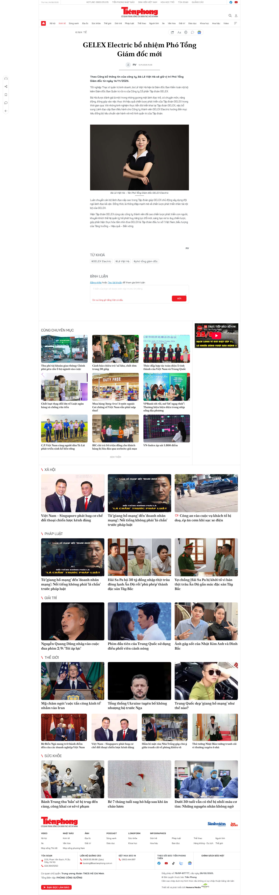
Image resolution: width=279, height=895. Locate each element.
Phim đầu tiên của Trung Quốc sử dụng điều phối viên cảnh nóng (139, 645)
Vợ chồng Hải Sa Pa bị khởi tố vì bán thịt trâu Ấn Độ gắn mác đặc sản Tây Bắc (204, 584)
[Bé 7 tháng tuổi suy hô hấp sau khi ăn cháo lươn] (139, 779)
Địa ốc (85, 23)
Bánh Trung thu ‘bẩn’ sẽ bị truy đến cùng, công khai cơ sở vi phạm (69, 803)
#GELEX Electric (101, 261)
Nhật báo (68, 833)
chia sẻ (172, 32)
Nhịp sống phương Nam (74, 848)
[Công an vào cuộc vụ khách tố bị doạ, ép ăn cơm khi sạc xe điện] (206, 493)
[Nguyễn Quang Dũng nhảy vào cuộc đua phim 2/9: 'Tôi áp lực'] (72, 621)
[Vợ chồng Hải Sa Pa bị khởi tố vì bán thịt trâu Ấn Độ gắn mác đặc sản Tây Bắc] (206, 557)
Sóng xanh (74, 23)
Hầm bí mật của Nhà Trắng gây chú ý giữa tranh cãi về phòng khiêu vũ (164, 745)
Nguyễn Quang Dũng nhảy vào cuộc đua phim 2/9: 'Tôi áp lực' (70, 645)
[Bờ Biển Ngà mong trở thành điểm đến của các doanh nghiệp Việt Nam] (64, 727)
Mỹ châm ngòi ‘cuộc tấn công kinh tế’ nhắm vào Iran (71, 705)
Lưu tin (6, 95)
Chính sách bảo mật (212, 855)
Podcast (112, 833)
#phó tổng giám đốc (146, 261)
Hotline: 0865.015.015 (97, 2)
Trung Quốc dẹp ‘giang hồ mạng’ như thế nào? (204, 705)
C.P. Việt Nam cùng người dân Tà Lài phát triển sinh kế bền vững (63, 447)
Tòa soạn (183, 2)
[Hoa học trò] (234, 824)
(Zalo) (101, 859)
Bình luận (6, 103)
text (179, 32)
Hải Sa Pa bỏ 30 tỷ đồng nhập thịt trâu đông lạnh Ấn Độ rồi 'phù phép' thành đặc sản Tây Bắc (139, 584)
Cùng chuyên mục (57, 330)
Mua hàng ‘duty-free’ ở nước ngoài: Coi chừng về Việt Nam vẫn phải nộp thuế (114, 407)
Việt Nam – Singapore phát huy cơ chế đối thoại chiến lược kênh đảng (72, 517)
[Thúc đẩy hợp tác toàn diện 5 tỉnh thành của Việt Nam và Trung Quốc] (166, 349)
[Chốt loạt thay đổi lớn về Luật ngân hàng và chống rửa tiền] (64, 387)
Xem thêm (235, 23)
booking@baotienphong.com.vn (97, 863)
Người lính (154, 23)
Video (226, 23)
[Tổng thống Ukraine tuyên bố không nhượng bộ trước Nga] (139, 681)
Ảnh (87, 833)
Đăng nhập (96, 282)
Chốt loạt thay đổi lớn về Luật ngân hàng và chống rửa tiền (62, 405)
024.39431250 (51, 866)
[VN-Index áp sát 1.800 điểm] (166, 428)
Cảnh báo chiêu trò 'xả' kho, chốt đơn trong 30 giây (114, 367)
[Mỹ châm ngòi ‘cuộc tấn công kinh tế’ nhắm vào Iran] (72, 681)
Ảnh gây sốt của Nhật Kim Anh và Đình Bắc (206, 645)
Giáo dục (192, 23)
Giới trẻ (118, 23)
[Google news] (191, 863)
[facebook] (231, 2)
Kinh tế (62, 23)
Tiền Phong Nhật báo (123, 2)
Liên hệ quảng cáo (90, 855)
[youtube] (236, 2)
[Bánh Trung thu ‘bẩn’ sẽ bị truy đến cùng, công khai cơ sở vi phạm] (72, 779)
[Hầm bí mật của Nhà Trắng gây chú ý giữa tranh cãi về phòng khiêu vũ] (165, 727)
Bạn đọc (176, 843)
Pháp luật (129, 23)
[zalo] (183, 863)
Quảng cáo (198, 2)
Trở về (6, 111)
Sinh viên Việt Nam (147, 2)
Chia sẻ (6, 87)
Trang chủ (43, 23)
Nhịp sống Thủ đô (49, 848)
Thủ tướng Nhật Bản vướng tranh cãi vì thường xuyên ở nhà (214, 745)
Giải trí (182, 23)
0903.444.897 (128, 859)
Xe (163, 23)
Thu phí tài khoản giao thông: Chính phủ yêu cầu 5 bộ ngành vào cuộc (63, 367)
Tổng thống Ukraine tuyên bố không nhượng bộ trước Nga (137, 705)
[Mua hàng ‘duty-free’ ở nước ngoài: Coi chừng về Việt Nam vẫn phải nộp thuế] (115, 387)
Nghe (6, 78)
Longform (134, 833)
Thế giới (107, 23)
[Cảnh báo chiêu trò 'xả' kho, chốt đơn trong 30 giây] (115, 349)
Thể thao (142, 23)
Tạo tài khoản (115, 282)
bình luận (192, 32)
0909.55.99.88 (90, 859)
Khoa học (204, 23)
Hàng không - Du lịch (203, 843)
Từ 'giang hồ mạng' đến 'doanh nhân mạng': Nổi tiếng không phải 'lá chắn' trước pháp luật (137, 520)
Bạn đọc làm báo (58, 887)
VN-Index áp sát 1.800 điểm (160, 445)
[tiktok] (175, 863)
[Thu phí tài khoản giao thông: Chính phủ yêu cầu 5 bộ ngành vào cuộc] (64, 349)
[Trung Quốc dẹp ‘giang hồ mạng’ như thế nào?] (206, 681)
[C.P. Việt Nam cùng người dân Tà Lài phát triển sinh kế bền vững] (64, 428)
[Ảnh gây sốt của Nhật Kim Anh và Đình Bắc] (206, 621)
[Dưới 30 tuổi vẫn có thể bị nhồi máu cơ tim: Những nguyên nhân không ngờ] (206, 779)
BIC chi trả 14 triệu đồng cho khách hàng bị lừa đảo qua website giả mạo (114, 447)
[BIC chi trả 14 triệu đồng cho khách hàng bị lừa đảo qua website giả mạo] (115, 428)
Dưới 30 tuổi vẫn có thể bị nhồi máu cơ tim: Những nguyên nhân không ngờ (206, 803)
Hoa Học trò (167, 2)
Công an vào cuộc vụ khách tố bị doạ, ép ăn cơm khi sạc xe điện (203, 517)
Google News (199, 32)
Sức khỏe (96, 23)
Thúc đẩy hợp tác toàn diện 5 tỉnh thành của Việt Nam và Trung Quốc (164, 367)
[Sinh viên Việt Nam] (217, 824)
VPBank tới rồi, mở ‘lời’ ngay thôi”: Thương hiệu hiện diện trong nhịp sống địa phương (164, 407)
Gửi (179, 298)
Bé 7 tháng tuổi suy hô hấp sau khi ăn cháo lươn (138, 803)
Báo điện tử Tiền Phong (139, 12)
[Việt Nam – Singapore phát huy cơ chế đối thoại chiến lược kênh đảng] (72, 493)
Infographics (158, 833)
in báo (186, 32)
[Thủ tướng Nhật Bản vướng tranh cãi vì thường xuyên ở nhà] (215, 727)
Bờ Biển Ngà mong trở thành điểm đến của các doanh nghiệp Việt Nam (63, 745)
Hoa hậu (216, 23)
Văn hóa (172, 23)
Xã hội (52, 23)
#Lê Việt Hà (122, 261)
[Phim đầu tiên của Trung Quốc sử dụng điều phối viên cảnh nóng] (139, 621)
